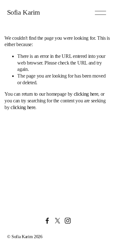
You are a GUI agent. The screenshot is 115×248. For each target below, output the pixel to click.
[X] (57, 220)
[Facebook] (47, 220)
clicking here (86, 94)
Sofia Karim (23, 12)
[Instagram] (68, 220)
